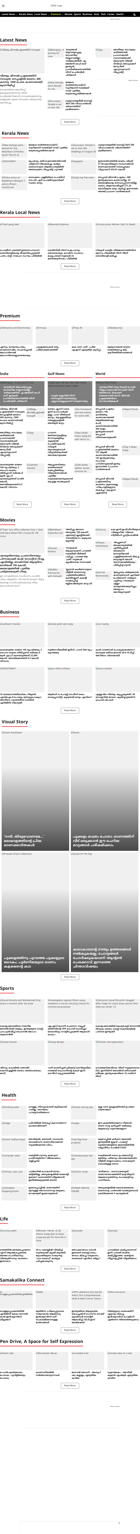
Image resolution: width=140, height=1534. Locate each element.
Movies (68, 14)
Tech (103, 14)
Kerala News (26, 14)
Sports (77, 14)
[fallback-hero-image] (22, 60)
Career (111, 14)
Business (87, 14)
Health (120, 14)
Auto (96, 14)
